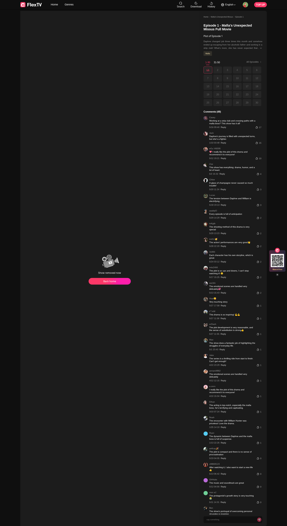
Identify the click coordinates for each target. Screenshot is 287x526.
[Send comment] (259, 520)
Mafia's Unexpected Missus (222, 17)
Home (54, 4)
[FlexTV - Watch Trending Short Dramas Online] (31, 4)
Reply (223, 127)
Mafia (207, 53)
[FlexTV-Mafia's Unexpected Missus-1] (208, 70)
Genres (69, 4)
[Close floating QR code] (277, 275)
